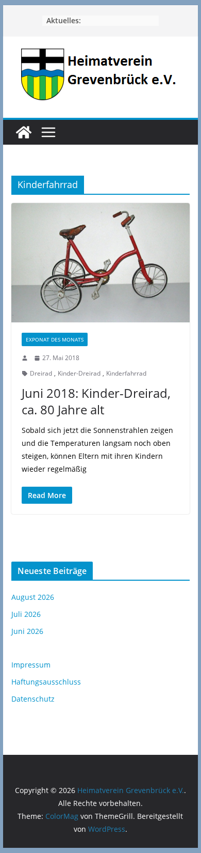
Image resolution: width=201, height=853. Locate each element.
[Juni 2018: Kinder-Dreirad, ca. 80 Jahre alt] (100, 262)
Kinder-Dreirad (79, 373)
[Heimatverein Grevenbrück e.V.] (23, 132)
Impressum (31, 665)
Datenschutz (33, 699)
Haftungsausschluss (46, 682)
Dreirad (41, 373)
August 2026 (32, 597)
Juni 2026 (27, 631)
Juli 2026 (26, 614)
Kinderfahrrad (126, 373)
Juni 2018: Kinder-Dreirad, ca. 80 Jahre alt (96, 400)
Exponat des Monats (54, 339)
